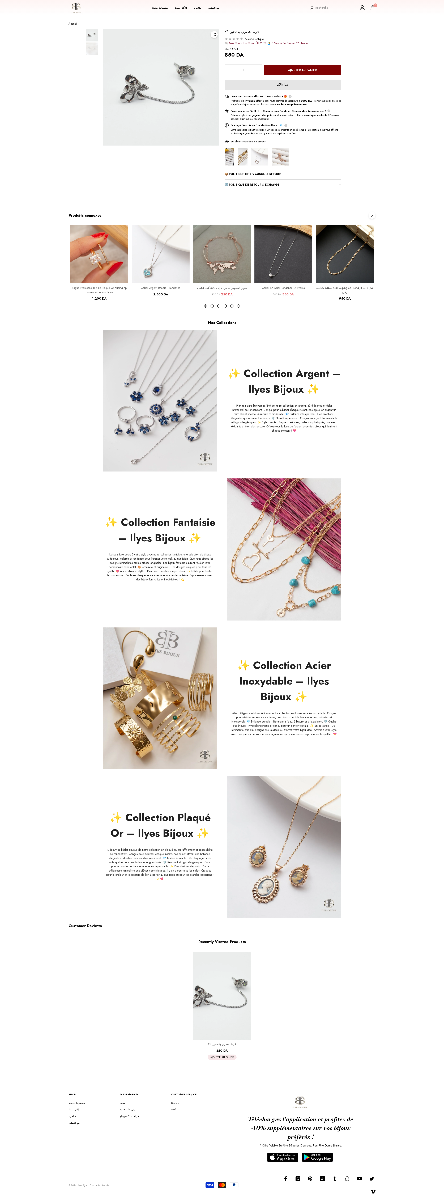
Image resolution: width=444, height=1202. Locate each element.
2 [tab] (212, 306)
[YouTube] (359, 1178)
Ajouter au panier (302, 70)
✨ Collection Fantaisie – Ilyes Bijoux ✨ (160, 530)
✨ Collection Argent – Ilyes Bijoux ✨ (284, 381)
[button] (162, 7)
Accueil (73, 24)
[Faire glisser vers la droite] (372, 215)
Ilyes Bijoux (83, 1185)
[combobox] (334, 8)
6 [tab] (238, 306)
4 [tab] (225, 306)
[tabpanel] (99, 263)
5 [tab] (231, 306)
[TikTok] (322, 1178)
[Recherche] (331, 8)
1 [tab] (205, 306)
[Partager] (214, 34)
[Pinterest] (310, 1178)
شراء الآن (282, 85)
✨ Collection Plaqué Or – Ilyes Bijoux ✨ (160, 825)
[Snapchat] (347, 1178)
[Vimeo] (373, 1191)
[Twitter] (371, 1178)
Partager (214, 34)
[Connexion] (362, 7)
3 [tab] (218, 306)
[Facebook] (285, 1178)
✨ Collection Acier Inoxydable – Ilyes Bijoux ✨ (284, 681)
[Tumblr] (334, 1178)
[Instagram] (297, 1178)
